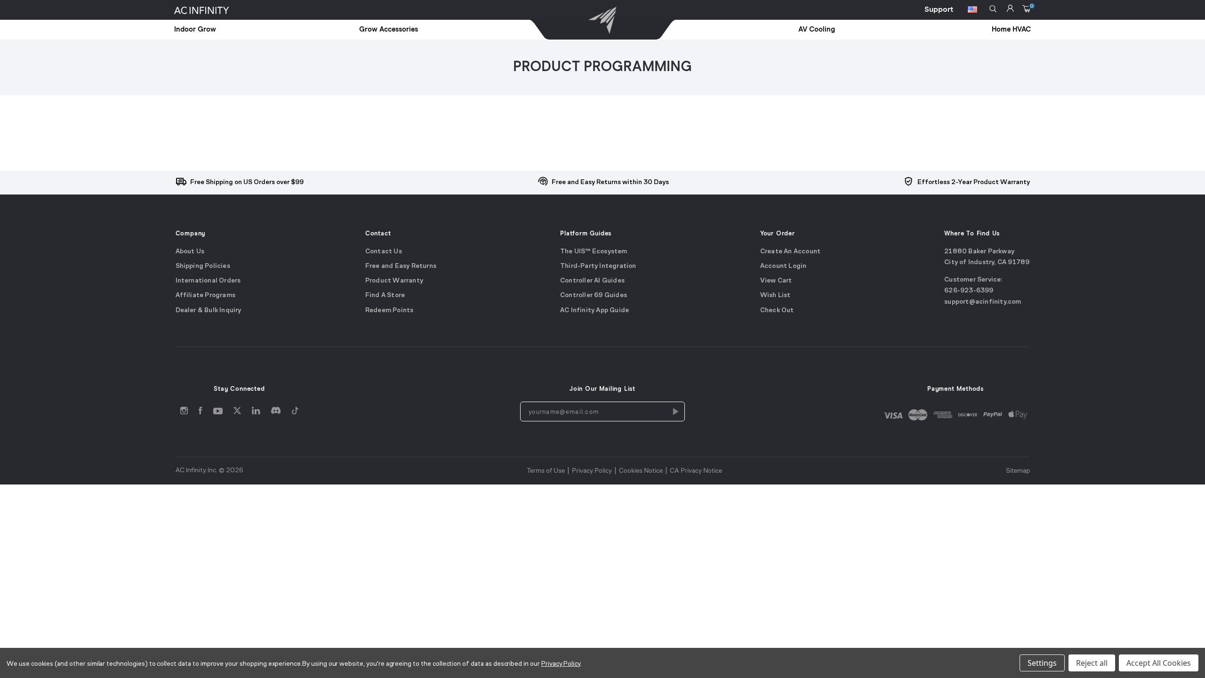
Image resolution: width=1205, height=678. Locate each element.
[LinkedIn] (256, 412)
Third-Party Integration (598, 266)
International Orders (208, 280)
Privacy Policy (592, 470)
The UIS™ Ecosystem (593, 251)
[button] (992, 8)
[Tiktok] (295, 412)
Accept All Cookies (1158, 663)
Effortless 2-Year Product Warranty (973, 182)
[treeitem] (238, 30)
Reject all (1092, 663)
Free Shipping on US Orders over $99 (247, 182)
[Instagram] (184, 412)
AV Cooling (816, 29)
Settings (1042, 663)
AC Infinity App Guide (594, 310)
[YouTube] (218, 412)
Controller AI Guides (592, 280)
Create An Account (790, 251)
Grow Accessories (388, 29)
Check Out (777, 310)
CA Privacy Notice (696, 470)
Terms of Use (546, 470)
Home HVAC (1011, 29)
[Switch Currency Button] (972, 11)
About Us (190, 251)
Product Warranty (394, 280)
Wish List (775, 295)
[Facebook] (200, 412)
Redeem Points (389, 310)
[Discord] (276, 412)
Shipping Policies (203, 266)
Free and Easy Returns (400, 266)
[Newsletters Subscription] (675, 411)
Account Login (783, 266)
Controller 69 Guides (593, 295)
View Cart (776, 280)
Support (938, 9)
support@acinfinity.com (982, 302)
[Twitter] (237, 412)
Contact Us (383, 251)
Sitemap (1018, 470)
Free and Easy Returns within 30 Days (610, 182)
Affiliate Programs (206, 295)
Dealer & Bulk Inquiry (208, 310)
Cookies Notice (641, 470)
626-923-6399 (968, 290)
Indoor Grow (195, 29)
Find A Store (385, 295)
